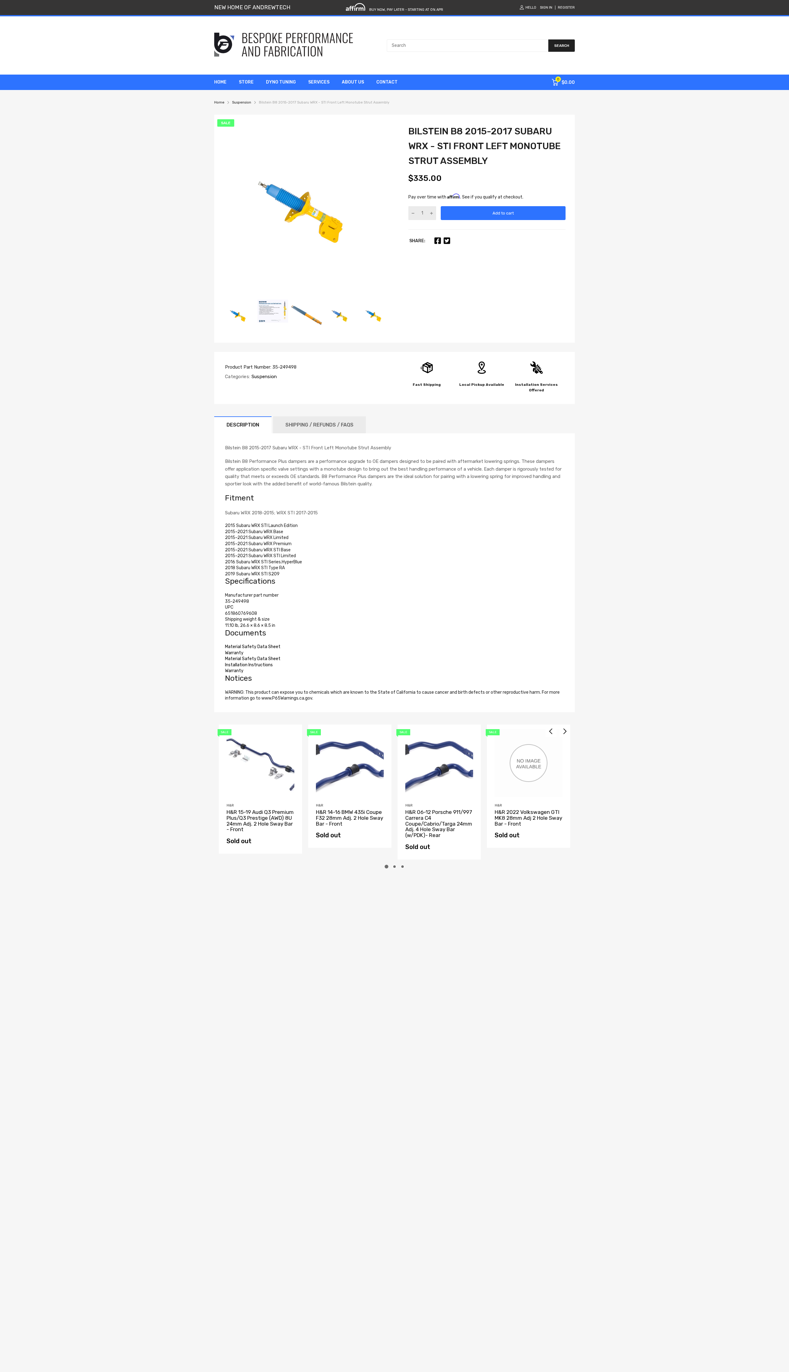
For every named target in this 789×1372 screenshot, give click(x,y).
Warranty (234, 652)
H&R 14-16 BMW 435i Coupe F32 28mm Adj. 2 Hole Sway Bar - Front (349, 818)
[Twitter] (447, 240)
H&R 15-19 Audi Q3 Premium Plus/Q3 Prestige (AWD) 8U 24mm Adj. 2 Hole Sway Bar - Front (260, 820)
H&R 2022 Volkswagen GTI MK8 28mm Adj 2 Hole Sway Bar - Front (528, 818)
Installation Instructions (249, 665)
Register (566, 8)
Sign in (546, 8)
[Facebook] (437, 240)
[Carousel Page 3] (402, 866)
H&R (230, 805)
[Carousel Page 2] (394, 866)
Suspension (263, 376)
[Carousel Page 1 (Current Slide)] (386, 866)
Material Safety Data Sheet (252, 646)
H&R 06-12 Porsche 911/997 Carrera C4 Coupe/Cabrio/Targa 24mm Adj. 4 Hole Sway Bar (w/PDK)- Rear (438, 823)
